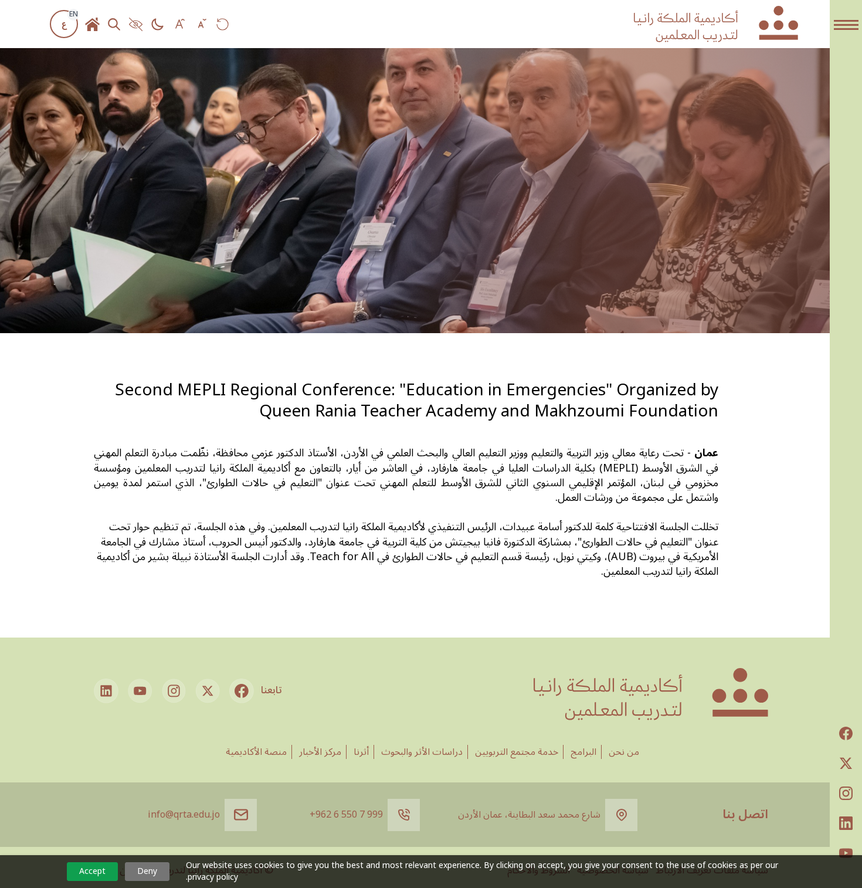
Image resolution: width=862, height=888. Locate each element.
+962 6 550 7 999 (346, 815)
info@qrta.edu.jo (184, 815)
